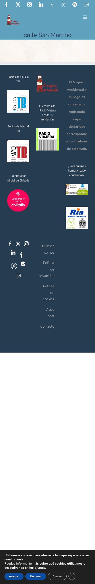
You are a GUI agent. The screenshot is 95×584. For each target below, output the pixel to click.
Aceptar (14, 576)
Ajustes (57, 576)
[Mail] (18, 275)
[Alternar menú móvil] (85, 17)
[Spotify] (23, 264)
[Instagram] (26, 244)
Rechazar (36, 576)
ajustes (40, 568)
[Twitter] (18, 244)
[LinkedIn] (13, 252)
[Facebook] (10, 244)
